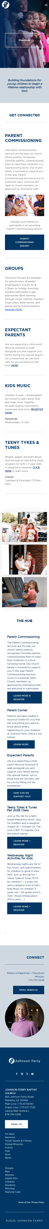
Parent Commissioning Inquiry (24, 242)
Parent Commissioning (23, 636)
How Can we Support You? (22, 795)
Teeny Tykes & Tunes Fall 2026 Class (22, 809)
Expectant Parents (20, 755)
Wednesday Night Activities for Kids (20, 857)
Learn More (20, 744)
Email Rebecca (28, 990)
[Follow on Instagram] (22, 1074)
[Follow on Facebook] (17, 1074)
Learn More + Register (21, 843)
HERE (14, 365)
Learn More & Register (22, 697)
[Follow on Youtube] (32, 1074)
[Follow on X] (27, 1074)
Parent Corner (17, 710)
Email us (16, 1124)
